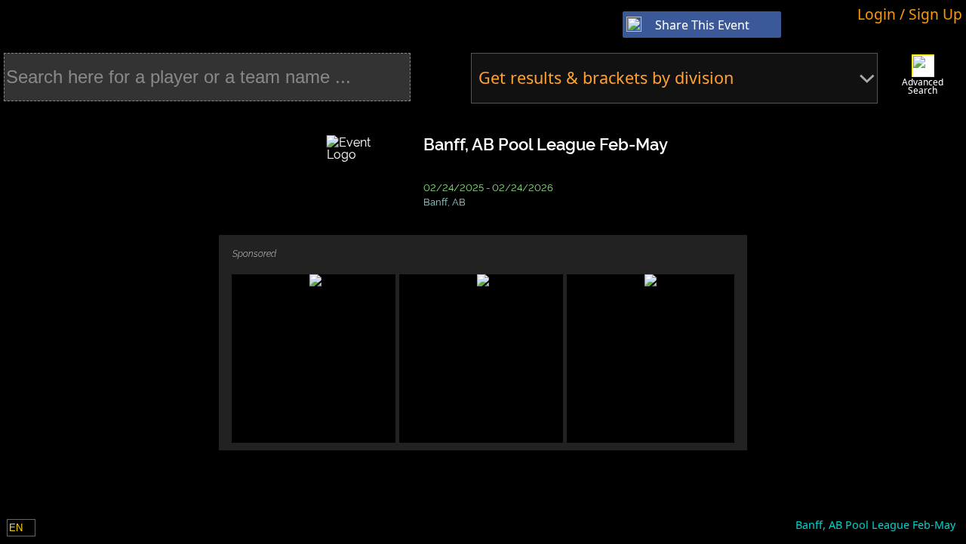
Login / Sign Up (909, 14)
